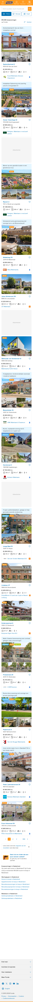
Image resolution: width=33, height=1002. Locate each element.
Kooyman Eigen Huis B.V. (9, 633)
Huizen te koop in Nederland (10, 879)
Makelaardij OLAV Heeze (9, 369)
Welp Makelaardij (12, 270)
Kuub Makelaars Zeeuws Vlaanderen (15, 77)
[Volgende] (27, 839)
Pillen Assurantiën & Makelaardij (11, 834)
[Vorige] (5, 839)
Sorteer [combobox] (29, 22)
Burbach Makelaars (13, 477)
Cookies (21, 996)
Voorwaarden (12, 996)
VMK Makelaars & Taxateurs (16, 422)
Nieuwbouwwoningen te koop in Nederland (15, 884)
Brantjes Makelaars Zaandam (16, 797)
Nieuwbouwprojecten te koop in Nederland (15, 887)
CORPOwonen (12, 687)
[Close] (29, 847)
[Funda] (9, 2)
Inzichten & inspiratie (8, 967)
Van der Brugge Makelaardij (16, 742)
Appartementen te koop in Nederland (13, 882)
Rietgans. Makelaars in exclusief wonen (17, 133)
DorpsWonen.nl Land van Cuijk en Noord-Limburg (14, 596)
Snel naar (4, 962)
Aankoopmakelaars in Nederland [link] (11, 896)
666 (24, 839)
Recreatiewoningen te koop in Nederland (14, 889)
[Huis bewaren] (30, 64)
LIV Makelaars (5, 307)
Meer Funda (5, 977)
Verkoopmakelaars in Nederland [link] (11, 898)
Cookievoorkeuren (9, 998)
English (7, 989)
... (20, 839)
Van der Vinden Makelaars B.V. (17, 559)
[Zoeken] (30, 9)
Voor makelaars (6, 972)
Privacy (3, 996)
